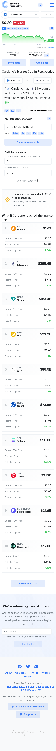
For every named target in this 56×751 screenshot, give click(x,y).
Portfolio (33, 672)
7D (8, 28)
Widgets (46, 672)
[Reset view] (51, 28)
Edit (46, 55)
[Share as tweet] (6, 110)
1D (4, 28)
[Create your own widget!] (18, 110)
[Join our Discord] (36, 666)
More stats (14, 62)
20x (41, 133)
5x (28, 133)
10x (34, 133)
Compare (20, 672)
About (8, 672)
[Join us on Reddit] (20, 666)
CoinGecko (50, 47)
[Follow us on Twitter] (28, 666)
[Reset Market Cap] (49, 118)
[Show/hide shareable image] (12, 110)
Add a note (42, 62)
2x (23, 133)
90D (19, 28)
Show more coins (28, 583)
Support (28, 676)
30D (14, 28)
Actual (15, 133)
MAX (25, 28)
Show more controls (28, 142)
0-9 (14, 686)
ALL (9, 686)
